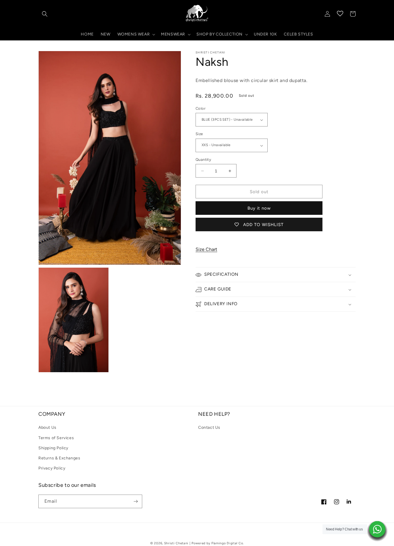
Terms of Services (56, 437)
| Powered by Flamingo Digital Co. (217, 543)
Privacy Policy (51, 468)
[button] (44, 14)
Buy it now (259, 208)
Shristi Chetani (176, 543)
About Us (47, 427)
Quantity (203, 159)
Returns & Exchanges (59, 458)
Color (200, 108)
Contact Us (209, 427)
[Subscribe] (135, 501)
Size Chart (206, 249)
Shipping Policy (53, 448)
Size (199, 134)
